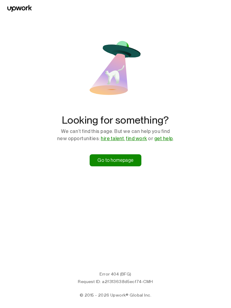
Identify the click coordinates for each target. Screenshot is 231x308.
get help (163, 138)
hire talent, (113, 138)
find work (136, 138)
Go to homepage (115, 160)
